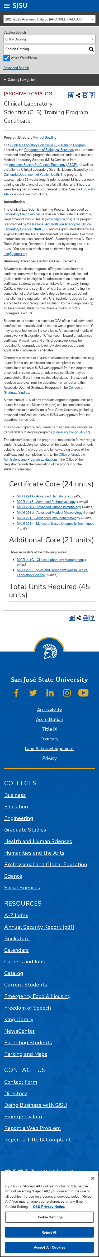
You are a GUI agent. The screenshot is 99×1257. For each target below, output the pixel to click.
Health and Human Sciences (38, 841)
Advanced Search (16, 67)
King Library (18, 1019)
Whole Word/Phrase (24, 57)
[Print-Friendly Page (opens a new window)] (85, 95)
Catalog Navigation (22, 79)
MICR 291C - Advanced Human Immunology (49, 507)
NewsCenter (19, 1031)
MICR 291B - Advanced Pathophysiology (46, 501)
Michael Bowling (44, 137)
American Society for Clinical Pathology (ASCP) (43, 164)
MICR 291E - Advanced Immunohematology (48, 518)
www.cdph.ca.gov (58, 219)
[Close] (92, 1178)
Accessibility (49, 710)
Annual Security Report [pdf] (39, 927)
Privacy (49, 758)
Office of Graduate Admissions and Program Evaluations (44, 457)
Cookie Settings (49, 1216)
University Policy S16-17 (71, 432)
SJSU (20, 6)
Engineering (18, 818)
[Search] (91, 49)
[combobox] (49, 19)
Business (15, 795)
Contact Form (20, 1081)
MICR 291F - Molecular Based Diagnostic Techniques (55, 523)
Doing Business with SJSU (35, 1105)
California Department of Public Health (31, 174)
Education (16, 806)
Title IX (49, 729)
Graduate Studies (25, 829)
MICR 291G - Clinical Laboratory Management (50, 559)
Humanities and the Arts (34, 852)
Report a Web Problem (32, 1128)
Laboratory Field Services (22, 214)
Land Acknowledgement (49, 749)
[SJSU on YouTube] (83, 693)
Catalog (13, 973)
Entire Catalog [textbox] (15, 39)
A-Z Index (16, 915)
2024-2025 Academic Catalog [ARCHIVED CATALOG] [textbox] (44, 19)
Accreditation (49, 719)
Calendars (16, 950)
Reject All (49, 1232)
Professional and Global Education (45, 864)
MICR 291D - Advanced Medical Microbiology (49, 512)
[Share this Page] (78, 95)
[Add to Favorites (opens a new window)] (71, 95)
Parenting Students (28, 1042)
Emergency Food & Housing (37, 996)
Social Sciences (22, 887)
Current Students (25, 984)
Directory (15, 1093)
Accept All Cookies (49, 1247)
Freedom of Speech (27, 1007)
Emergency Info (23, 1116)
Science (13, 876)
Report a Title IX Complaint (37, 1139)
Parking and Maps (25, 1054)
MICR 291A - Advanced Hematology (43, 496)
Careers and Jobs (24, 961)
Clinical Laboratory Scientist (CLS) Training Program (48, 145)
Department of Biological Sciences (49, 149)
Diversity (49, 739)
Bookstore (17, 938)
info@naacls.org (15, 253)
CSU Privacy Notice (49, 1206)
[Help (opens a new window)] (92, 95)
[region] (49, 1214)
